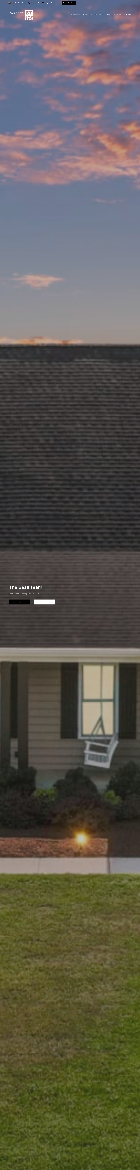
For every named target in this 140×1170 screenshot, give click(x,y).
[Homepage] (21, 14)
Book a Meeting (68, 3)
